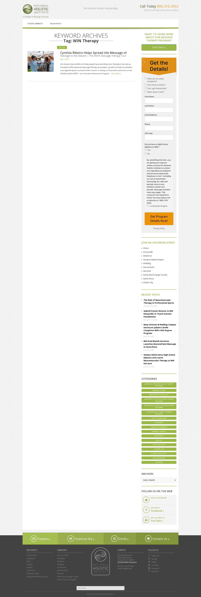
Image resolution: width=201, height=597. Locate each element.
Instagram (155, 568)
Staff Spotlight (159, 445)
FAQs (29, 561)
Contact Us (159, 539)
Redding (147, 263)
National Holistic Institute (36, 9)
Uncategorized (159, 458)
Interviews (159, 422)
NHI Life (62, 47)
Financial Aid (83, 539)
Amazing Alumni (159, 390)
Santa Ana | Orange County (67, 576)
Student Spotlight (159, 453)
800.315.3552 (167, 6)
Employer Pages (33, 573)
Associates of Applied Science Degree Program (159, 406)
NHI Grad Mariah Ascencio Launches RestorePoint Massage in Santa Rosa (160, 344)
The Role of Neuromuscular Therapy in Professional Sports (159, 301)
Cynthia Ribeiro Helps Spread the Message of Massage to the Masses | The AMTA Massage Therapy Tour (93, 54)
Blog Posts (55, 23)
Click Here (158, 47)
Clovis (146, 248)
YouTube (155, 565)
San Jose (147, 270)
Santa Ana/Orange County (155, 274)
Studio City (148, 282)
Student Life (159, 449)
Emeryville (148, 251)
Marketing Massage (159, 427)
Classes (42, 539)
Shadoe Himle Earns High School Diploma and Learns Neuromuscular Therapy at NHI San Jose (159, 359)
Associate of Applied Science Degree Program (159, 400)
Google (154, 559)
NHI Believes (159, 436)
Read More (116, 73)
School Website (35, 23)
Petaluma (60, 561)
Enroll (122, 539)
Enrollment (31, 558)
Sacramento (148, 267)
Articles (29, 567)
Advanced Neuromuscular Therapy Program (159, 385)
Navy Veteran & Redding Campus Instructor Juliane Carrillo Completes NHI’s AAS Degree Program (160, 328)
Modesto (147, 255)
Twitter (154, 562)
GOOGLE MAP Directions (127, 562)
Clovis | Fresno (63, 555)
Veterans (159, 462)
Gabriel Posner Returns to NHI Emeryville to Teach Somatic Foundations (158, 314)
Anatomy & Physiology (159, 395)
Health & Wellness (159, 418)
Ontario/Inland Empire (153, 259)
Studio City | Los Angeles (66, 579)
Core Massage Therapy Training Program (159, 413)
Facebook (155, 556)
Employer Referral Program (37, 576)
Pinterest (155, 571)
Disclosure (31, 570)
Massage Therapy (159, 431)
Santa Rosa (148, 278)
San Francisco (62, 570)
